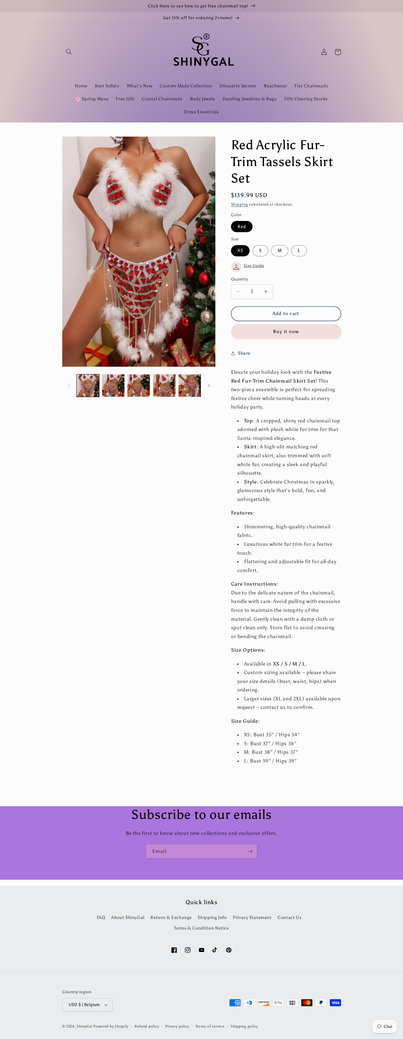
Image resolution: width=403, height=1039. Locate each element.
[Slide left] (68, 385)
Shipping (239, 204)
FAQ (101, 917)
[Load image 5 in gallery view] (189, 385)
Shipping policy (244, 1026)
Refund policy (147, 1026)
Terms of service (210, 1026)
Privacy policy (177, 1026)
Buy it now (286, 331)
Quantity (239, 279)
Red (241, 226)
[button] (69, 52)
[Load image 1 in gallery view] (88, 385)
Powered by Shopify (110, 1026)
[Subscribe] (250, 851)
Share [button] (244, 353)
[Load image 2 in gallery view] (113, 385)
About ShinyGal (128, 917)
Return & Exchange (171, 917)
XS (240, 250)
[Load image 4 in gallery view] (164, 385)
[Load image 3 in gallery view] (138, 385)
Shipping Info (212, 917)
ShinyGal (84, 1026)
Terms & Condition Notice (201, 928)
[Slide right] (208, 385)
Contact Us (290, 917)
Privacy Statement (252, 917)
